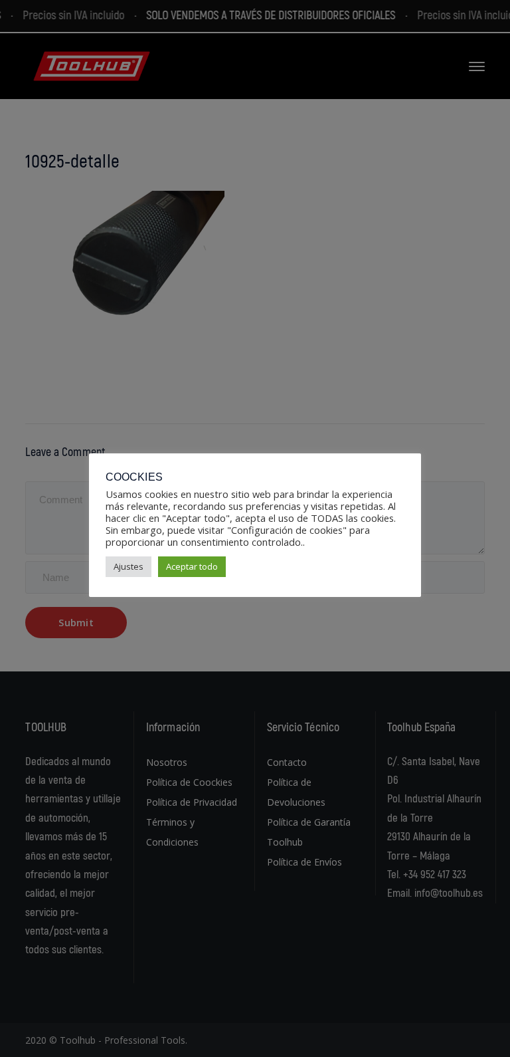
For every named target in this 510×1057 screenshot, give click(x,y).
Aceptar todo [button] (192, 566)
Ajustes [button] (128, 566)
